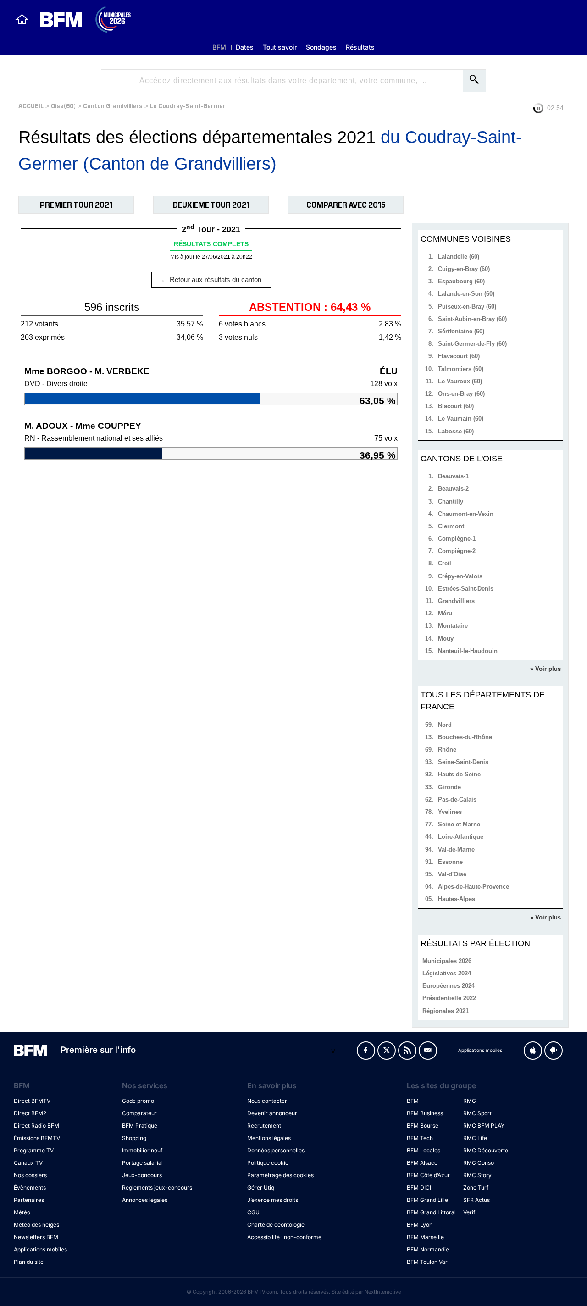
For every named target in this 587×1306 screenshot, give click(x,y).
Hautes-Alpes (456, 899)
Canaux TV (28, 1162)
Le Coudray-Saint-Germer (188, 105)
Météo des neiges (36, 1224)
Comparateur (139, 1113)
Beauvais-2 (453, 488)
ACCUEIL (31, 105)
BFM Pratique (139, 1125)
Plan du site (29, 1261)
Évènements (30, 1187)
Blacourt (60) (456, 406)
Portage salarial (142, 1162)
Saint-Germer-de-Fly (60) (472, 343)
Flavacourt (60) (459, 356)
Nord (445, 724)
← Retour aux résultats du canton (211, 279)
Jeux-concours (142, 1175)
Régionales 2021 (445, 1010)
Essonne (450, 861)
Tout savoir (280, 47)
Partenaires (29, 1199)
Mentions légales (269, 1137)
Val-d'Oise (452, 874)
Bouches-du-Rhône (465, 737)
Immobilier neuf (142, 1150)
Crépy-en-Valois (460, 576)
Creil (444, 563)
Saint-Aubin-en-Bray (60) (472, 318)
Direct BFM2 (30, 1113)
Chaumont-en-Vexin (465, 513)
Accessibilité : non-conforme (284, 1237)
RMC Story (477, 1175)
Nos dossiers (30, 1175)
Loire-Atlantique (460, 836)
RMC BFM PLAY (483, 1125)
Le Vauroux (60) (460, 381)
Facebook (366, 1050)
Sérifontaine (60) (461, 331)
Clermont (451, 526)
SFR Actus (476, 1199)
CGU (253, 1212)
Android (553, 1050)
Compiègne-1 (457, 538)
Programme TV (34, 1150)
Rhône (447, 749)
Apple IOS (533, 1050)
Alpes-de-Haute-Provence (473, 886)
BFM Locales (423, 1150)
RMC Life (475, 1137)
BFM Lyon (419, 1224)
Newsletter (428, 1050)
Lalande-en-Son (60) (466, 293)
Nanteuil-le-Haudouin (468, 650)
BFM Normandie (428, 1249)
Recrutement (264, 1125)
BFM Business (425, 1113)
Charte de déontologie (276, 1224)
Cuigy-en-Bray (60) (464, 269)
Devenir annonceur (272, 1113)
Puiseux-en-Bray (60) (467, 306)
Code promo (138, 1100)
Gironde (449, 787)
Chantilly (450, 501)
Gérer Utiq (260, 1187)
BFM (219, 47)
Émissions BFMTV (37, 1137)
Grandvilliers (456, 601)
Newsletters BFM (36, 1237)
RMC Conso (478, 1162)
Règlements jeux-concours (157, 1187)
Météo (22, 1212)
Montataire (453, 625)
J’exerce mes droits (272, 1199)
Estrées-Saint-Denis (465, 588)
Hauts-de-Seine (459, 774)
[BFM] (22, 19)
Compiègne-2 (457, 551)
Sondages (321, 47)
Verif (469, 1212)
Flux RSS (407, 1050)
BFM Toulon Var (427, 1261)
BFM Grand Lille (427, 1199)
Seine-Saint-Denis (463, 761)
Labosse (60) (456, 431)
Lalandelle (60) (458, 256)
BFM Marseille (425, 1237)
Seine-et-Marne (459, 824)
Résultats (360, 47)
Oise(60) (63, 105)
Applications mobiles (40, 1249)
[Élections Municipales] (80, 19)
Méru (445, 613)
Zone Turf (475, 1187)
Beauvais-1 (453, 476)
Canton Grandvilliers (113, 105)
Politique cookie (267, 1162)
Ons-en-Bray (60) (461, 393)
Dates (245, 47)
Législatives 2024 (446, 973)
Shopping (134, 1137)
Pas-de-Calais (457, 799)
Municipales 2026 (446, 960)
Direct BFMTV (32, 1100)
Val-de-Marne (456, 849)
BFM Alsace (422, 1162)
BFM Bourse (422, 1125)
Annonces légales (144, 1199)
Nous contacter (267, 1100)
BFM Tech (420, 1137)
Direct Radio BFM (36, 1125)
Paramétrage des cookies (280, 1175)
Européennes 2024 (448, 985)
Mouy (446, 638)
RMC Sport (477, 1113)
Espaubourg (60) (461, 281)
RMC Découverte (485, 1150)
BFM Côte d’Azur (428, 1175)
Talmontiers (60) (460, 368)
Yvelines (450, 811)
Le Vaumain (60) (460, 418)
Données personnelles (276, 1150)
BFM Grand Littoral (431, 1212)
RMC (469, 1100)
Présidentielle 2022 (449, 998)
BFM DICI (419, 1187)
